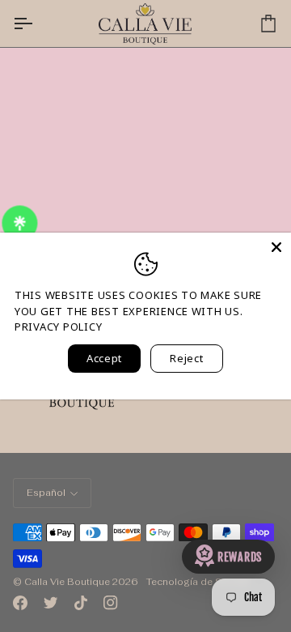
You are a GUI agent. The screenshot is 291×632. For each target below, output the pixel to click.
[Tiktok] (80, 603)
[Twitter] (51, 603)
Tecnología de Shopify (198, 581)
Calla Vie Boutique (67, 581)
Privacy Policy (58, 326)
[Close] (276, 247)
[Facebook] (20, 603)
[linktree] (21, 223)
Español (46, 492)
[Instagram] (110, 603)
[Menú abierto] (37, 23)
